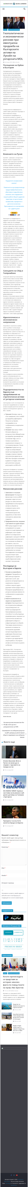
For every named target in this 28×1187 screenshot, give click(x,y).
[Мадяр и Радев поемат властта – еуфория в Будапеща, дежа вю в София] (7, 1029)
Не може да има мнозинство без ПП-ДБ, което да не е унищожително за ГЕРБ (14, 725)
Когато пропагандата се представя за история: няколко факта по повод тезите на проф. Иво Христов (13, 982)
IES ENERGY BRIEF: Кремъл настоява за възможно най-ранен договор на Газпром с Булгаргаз (13, 794)
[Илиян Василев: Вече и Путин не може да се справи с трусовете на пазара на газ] (14, 746)
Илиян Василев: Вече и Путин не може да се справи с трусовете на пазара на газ (12, 764)
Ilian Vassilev (16, 62)
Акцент (5, 29)
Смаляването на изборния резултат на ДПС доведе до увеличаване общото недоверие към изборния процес (13, 734)
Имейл (4, 875)
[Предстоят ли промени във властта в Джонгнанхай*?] (7, 1007)
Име (3, 868)
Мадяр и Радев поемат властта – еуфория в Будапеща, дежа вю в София (19, 1028)
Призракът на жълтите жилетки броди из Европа (13, 822)
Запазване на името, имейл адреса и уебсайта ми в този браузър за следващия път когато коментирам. (13, 895)
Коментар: (5, 847)
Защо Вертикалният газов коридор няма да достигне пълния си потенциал (18, 1016)
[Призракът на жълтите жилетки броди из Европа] (14, 806)
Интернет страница (8, 883)
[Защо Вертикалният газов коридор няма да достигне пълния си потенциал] (7, 1017)
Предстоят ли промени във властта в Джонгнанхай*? (19, 1006)
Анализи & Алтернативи (14, 29)
